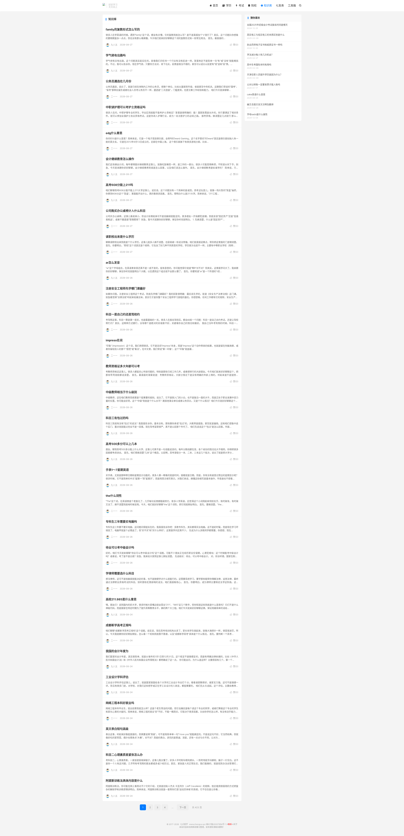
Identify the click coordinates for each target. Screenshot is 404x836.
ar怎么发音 (113, 262)
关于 (235, 824)
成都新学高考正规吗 (118, 625)
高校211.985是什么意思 (121, 599)
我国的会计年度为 (117, 651)
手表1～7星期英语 (117, 469)
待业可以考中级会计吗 (120, 547)
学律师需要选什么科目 (120, 573)
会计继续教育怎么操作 (120, 159)
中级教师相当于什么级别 (121, 392)
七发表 (280, 5)
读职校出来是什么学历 (120, 236)
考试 (241, 5)
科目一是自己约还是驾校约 (123, 314)
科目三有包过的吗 (117, 418)
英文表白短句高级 (117, 728)
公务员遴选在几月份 (118, 81)
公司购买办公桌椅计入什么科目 (126, 210)
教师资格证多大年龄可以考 (123, 366)
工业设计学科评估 (117, 677)
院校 (253, 5)
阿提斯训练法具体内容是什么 (124, 780)
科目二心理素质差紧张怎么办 (124, 754)
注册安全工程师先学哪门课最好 (126, 288)
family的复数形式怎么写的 (123, 29)
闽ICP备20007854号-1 (216, 824)
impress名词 (114, 340)
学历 (228, 5)
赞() (234, 44)
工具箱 (292, 5)
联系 (230, 824)
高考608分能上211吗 (119, 185)
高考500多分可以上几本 (121, 444)
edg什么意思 (114, 133)
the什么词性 (114, 495)
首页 (215, 5)
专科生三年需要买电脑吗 (121, 521)
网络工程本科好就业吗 (120, 703)
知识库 (267, 5)
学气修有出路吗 (116, 55)
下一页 (182, 807)
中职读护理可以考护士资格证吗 (126, 107)
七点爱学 (104, 5)
